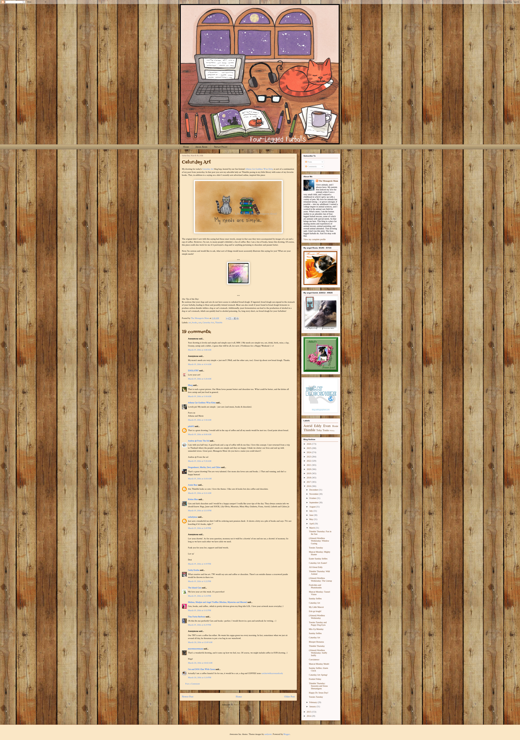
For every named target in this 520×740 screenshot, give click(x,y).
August (312, 507)
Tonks (326, 430)
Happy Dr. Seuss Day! (318, 693)
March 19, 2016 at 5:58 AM (199, 420)
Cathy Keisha (193, 570)
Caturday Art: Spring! (318, 675)
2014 (309, 716)
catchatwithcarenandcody (272, 673)
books (194, 322)
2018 (309, 477)
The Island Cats (194, 587)
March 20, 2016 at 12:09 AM (200, 642)
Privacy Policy (220, 147)
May (311, 519)
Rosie (335, 426)
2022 (309, 461)
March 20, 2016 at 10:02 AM (200, 663)
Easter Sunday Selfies (318, 559)
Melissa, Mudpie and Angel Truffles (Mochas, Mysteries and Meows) (217, 602)
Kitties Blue (193, 499)
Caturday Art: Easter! (318, 563)
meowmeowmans (195, 648)
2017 (309, 482)
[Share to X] (232, 318)
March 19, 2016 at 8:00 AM (199, 434)
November (314, 494)
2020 (309, 469)
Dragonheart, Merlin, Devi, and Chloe (204, 467)
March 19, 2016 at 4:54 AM (199, 364)
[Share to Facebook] (235, 318)
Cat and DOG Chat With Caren (201, 669)
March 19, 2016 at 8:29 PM (199, 625)
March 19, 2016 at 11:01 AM (200, 478)
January (312, 706)
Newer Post (187, 696)
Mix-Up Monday (316, 629)
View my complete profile (314, 239)
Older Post (289, 696)
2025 (309, 448)
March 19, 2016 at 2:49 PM (199, 528)
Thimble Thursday (317, 646)
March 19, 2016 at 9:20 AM (199, 461)
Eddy (317, 426)
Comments (312, 166)
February (313, 702)
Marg (190, 385)
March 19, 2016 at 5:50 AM (199, 396)
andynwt (268, 734)
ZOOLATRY (193, 370)
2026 (309, 444)
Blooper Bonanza (316, 642)
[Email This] (227, 318)
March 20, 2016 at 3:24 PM (199, 677)
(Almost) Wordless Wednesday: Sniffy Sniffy (318, 653)
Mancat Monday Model (319, 664)
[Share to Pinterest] (237, 318)
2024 (309, 452)
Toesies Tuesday (316, 548)
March (312, 528)
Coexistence (314, 659)
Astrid (307, 426)
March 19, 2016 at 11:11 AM (199, 493)
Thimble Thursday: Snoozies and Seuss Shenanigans (318, 686)
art (189, 322)
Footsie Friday (315, 679)
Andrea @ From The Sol (198, 440)
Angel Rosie (201, 147)
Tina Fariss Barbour (196, 616)
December (314, 490)
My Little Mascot (316, 607)
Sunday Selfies (315, 598)
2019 (309, 473)
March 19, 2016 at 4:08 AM (199, 349)
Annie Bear (193, 485)
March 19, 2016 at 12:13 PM (199, 510)
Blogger (286, 734)
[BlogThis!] (229, 318)
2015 (309, 712)
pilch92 (191, 426)
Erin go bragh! (315, 611)
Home (186, 147)
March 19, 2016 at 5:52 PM (199, 610)
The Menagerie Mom (328, 181)
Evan (327, 426)
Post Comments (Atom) (244, 704)
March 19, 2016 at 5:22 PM (199, 581)
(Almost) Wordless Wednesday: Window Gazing (319, 541)
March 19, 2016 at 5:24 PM (199, 596)
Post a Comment (192, 683)
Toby (319, 430)
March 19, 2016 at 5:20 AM (199, 378)
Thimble (218, 322)
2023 (309, 456)
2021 (309, 465)
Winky (332, 431)
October (313, 498)
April (311, 523)
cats (200, 322)
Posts (309, 162)
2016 (309, 486)
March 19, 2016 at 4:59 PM (199, 564)
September (314, 502)
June (311, 515)
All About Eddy (316, 567)
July (311, 511)
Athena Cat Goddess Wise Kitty (259, 169)
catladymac (192, 517)
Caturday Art (208, 169)
